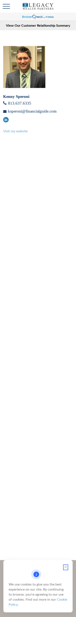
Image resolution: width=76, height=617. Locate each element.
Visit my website (15, 131)
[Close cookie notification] (65, 567)
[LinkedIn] (6, 119)
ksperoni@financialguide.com (32, 111)
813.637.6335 (19, 103)
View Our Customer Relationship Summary (38, 25)
